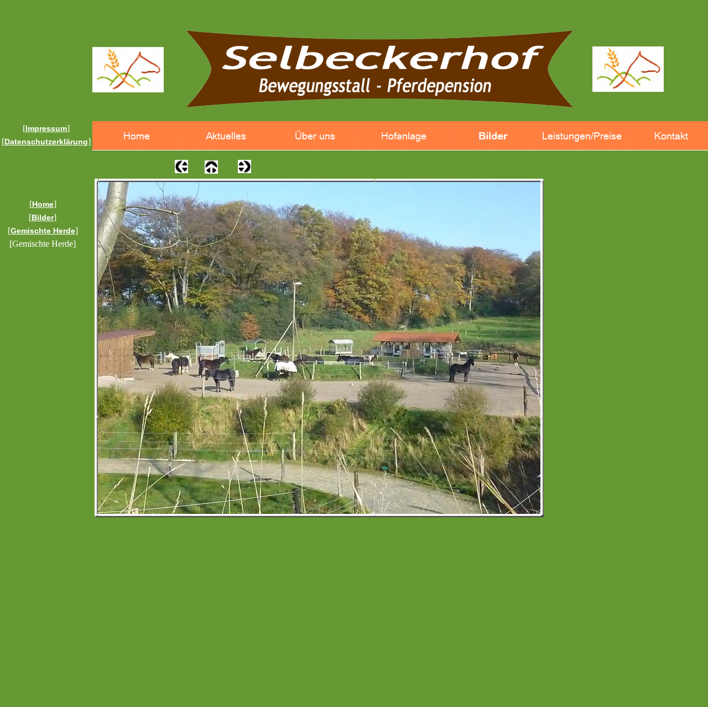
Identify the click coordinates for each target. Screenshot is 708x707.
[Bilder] (493, 135)
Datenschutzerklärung (46, 141)
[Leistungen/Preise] (582, 135)
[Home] (136, 135)
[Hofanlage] (404, 135)
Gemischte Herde (43, 230)
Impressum (46, 128)
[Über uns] (315, 135)
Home (43, 204)
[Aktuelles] (225, 135)
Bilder (43, 217)
